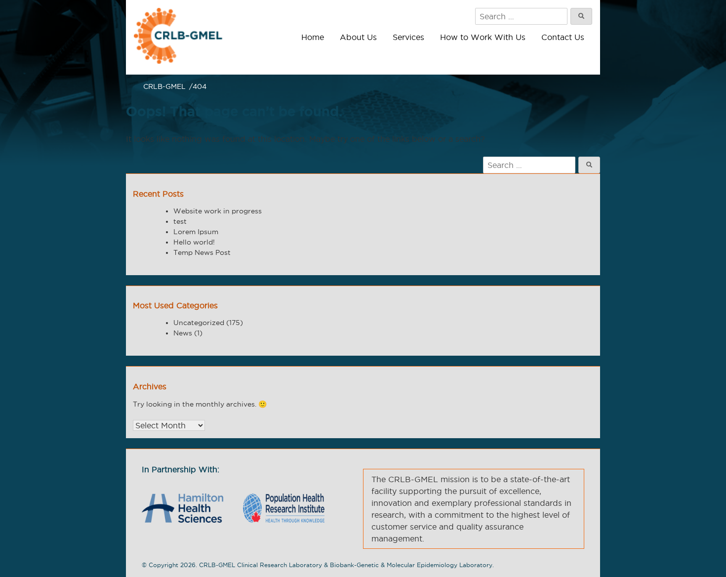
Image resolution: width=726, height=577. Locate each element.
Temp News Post (202, 252)
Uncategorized (198, 323)
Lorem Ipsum (195, 232)
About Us (358, 37)
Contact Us (562, 37)
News (182, 333)
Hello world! (194, 242)
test (180, 221)
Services (408, 37)
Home (312, 37)
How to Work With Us (482, 37)
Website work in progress (217, 211)
